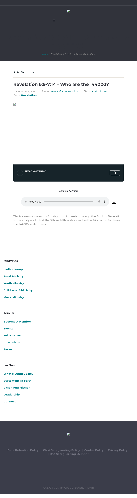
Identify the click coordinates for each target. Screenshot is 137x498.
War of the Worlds (64, 91)
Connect (10, 401)
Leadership (12, 394)
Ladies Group (13, 269)
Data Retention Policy (23, 450)
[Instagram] (74, 21)
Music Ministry (14, 297)
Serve (8, 349)
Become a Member (17, 321)
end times (99, 91)
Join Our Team (14, 335)
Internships (12, 342)
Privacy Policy (118, 450)
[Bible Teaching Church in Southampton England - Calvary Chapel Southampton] (68, 11)
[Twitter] (65, 21)
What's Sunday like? (18, 373)
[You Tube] (70, 21)
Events (8, 328)
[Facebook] (60, 21)
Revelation (29, 95)
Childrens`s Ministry (18, 290)
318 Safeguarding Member (69, 454)
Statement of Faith (17, 380)
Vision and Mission (17, 387)
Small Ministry (14, 276)
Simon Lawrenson (35, 171)
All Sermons (25, 72)
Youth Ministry (14, 283)
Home (45, 54)
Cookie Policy (94, 450)
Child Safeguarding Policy (61, 450)
